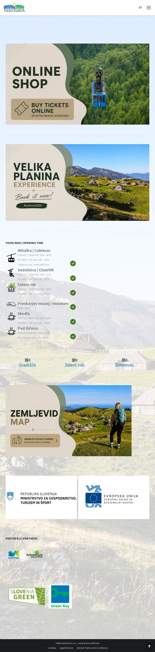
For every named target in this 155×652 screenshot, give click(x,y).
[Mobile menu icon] (148, 7)
